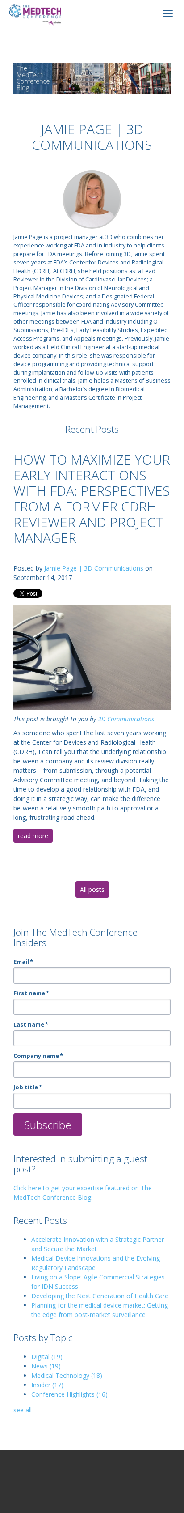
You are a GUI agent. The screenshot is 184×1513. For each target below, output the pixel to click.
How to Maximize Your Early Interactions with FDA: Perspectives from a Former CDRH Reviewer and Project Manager (91, 498)
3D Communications (126, 719)
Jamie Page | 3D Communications (93, 568)
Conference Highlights (69, 1394)
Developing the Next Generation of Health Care (99, 1295)
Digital (47, 1356)
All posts (92, 889)
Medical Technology (66, 1375)
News (46, 1366)
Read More (33, 835)
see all (22, 1410)
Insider (47, 1385)
